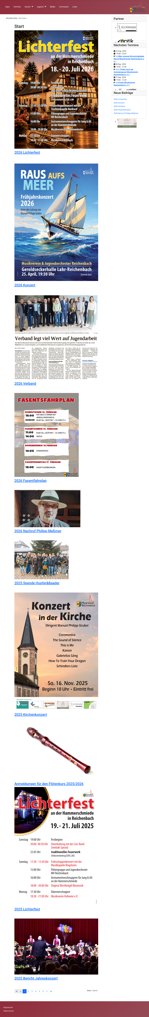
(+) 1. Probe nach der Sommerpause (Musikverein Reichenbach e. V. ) (126, 72)
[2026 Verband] (56, 337)
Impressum (8, 1007)
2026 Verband (25, 383)
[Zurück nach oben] (145, 1013)
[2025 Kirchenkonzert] (56, 651)
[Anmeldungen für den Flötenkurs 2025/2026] (56, 752)
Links (74, 6)
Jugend (40, 6)
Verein (28, 6)
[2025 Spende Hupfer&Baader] (41, 559)
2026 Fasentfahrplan (30, 481)
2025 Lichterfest (27, 909)
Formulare (64, 6)
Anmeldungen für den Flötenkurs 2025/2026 (48, 784)
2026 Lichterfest (27, 152)
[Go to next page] (47, 991)
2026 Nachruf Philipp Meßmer (37, 531)
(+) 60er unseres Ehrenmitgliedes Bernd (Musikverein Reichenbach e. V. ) (129, 59)
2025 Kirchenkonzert (30, 714)
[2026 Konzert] (56, 222)
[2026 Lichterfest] (56, 89)
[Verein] (32, 6)
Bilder (52, 6)
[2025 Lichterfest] (56, 846)
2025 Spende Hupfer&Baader (36, 583)
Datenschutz (8, 1011)
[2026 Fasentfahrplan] (46, 434)
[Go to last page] (51, 991)
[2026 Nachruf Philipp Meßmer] (47, 508)
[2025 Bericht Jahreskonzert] (56, 946)
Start (7, 6)
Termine (17, 6)
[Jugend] (45, 6)
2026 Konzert (24, 285)
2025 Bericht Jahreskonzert (36, 978)
